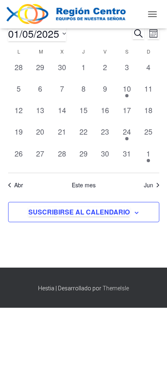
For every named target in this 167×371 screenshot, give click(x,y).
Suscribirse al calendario (79, 212)
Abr (18, 185)
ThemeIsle (116, 288)
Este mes (84, 185)
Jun (148, 185)
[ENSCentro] (72, 14)
